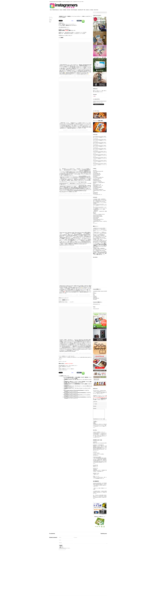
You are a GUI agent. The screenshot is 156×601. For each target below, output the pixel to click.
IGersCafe (94, 176)
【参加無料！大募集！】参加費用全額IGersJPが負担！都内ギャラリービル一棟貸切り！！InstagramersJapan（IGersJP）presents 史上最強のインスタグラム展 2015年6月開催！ (99, 201)
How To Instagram (74, 9)
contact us (88, 9)
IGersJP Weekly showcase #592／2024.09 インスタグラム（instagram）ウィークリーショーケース (100, 161)
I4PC (94, 294)
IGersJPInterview (95, 175)
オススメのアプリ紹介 (96, 181)
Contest (61, 9)
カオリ (60, 353)
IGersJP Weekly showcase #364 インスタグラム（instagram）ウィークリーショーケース (100, 205)
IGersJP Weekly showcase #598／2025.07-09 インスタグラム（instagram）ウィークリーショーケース (99, 143)
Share (50, 21)
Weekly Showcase (55, 9)
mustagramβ (95, 192)
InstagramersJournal (96, 180)
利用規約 (94, 213)
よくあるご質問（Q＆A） (97, 194)
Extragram (94, 293)
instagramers (95, 297)
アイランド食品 (70, 368)
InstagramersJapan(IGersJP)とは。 (98, 219)
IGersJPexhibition (96, 217)
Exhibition (64, 9)
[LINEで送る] (83, 20)
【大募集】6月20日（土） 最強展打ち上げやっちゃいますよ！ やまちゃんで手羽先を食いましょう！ (100, 233)
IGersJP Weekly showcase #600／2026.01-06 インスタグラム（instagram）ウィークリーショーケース (99, 137)
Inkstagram (94, 296)
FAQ (84, 9)
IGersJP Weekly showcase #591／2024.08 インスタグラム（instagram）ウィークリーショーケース (100, 164)
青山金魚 (61, 246)
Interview (68, 9)
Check (72, 20)
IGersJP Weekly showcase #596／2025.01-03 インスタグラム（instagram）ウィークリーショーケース (99, 149)
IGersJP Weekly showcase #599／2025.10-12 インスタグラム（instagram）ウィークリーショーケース (99, 140)
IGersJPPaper (96, 218)
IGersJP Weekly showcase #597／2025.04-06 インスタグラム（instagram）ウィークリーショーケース (99, 146)
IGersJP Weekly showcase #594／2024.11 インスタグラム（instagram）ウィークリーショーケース (100, 155)
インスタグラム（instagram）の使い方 (99, 214)
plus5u (65, 130)
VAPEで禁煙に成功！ (96, 298)
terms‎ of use (96, 9)
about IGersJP (80, 9)
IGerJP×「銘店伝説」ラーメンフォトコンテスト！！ (67, 24)
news (51, 9)
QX (93, 183)
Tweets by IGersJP (96, 308)
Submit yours (104, 533)
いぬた (61, 75)
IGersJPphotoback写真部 (97, 187)
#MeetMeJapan (95, 179)
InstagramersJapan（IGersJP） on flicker (99, 190)
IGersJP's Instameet (96, 174)
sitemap (91, 9)
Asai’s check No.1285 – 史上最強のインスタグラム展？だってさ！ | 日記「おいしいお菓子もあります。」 (100, 253)
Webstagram (95, 299)
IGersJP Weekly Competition (97, 177)
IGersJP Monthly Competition (97, 189)
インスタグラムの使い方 (96, 178)
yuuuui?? (61, 193)
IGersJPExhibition (95, 173)
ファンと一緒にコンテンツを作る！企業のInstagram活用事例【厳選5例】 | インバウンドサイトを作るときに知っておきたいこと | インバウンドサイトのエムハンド (100, 245)
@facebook (95, 193)
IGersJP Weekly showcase (97, 171)
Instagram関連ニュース (96, 186)
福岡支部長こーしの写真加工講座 (98, 182)
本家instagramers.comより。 (97, 185)
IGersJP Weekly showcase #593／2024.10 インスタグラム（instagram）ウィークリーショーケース (100, 158)
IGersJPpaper (95, 188)
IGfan (94, 295)
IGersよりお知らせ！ (96, 184)
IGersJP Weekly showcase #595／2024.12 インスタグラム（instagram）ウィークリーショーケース (100, 152)
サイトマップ (95, 223)
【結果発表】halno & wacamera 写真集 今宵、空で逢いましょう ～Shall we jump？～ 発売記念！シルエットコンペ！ (99, 229)
